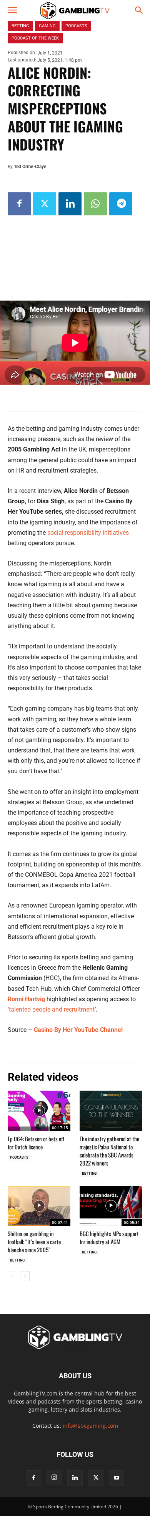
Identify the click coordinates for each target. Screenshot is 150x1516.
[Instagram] (54, 1477)
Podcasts (19, 1157)
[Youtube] (116, 1478)
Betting (89, 1173)
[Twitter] (44, 203)
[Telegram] (120, 203)
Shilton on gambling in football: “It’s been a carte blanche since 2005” (34, 1241)
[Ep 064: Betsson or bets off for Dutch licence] (39, 1111)
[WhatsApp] (95, 203)
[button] (12, 10)
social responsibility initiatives (88, 532)
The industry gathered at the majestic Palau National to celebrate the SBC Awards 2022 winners (109, 1150)
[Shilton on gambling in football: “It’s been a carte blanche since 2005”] (39, 1206)
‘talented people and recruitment (51, 1009)
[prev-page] (12, 1276)
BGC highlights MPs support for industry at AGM (109, 1237)
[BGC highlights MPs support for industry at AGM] (111, 1206)
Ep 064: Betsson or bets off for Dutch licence (36, 1142)
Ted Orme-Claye (30, 166)
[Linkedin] (70, 203)
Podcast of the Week (35, 38)
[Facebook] (19, 203)
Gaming (47, 25)
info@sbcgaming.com (90, 1425)
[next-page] (25, 1276)
